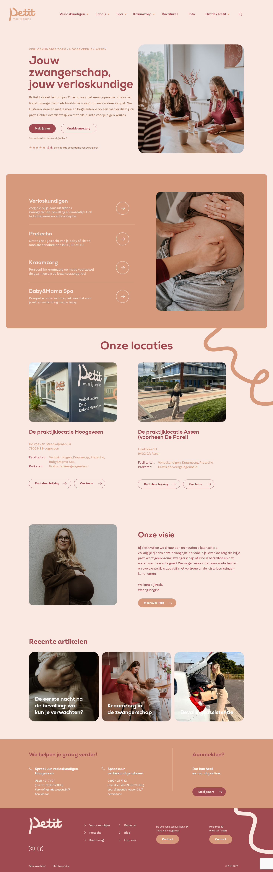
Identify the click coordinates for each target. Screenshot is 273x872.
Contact (167, 839)
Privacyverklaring (37, 866)
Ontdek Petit (215, 14)
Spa (119, 14)
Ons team (86, 483)
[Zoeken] (240, 14)
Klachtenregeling (61, 866)
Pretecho (95, 832)
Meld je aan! (206, 792)
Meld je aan (42, 128)
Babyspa (130, 825)
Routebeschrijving (47, 483)
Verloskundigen (72, 14)
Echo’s (100, 14)
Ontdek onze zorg (78, 128)
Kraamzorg (142, 14)
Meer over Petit (154, 603)
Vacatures (170, 14)
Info (192, 14)
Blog (127, 832)
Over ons (130, 840)
